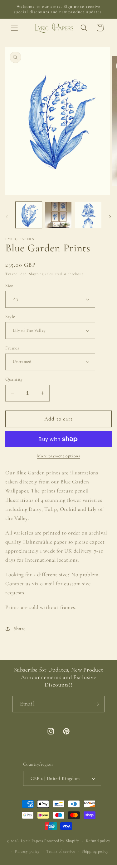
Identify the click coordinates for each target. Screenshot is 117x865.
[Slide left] (7, 217)
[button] (14, 28)
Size (9, 285)
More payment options (58, 456)
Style (10, 316)
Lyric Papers (32, 840)
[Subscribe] (96, 704)
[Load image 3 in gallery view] (88, 215)
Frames (12, 348)
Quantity (14, 379)
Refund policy (98, 840)
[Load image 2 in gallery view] (58, 215)
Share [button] (20, 628)
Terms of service (60, 851)
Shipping (36, 274)
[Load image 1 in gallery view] (29, 215)
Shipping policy (95, 851)
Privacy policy (27, 851)
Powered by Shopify (61, 840)
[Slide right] (110, 217)
